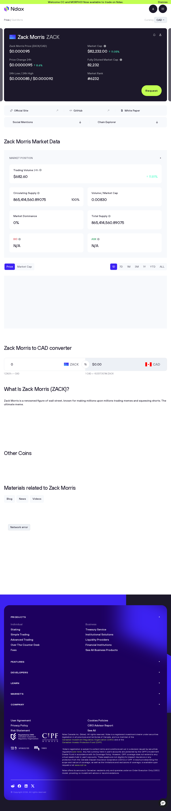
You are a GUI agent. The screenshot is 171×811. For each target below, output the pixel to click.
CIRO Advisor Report (100, 725)
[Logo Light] (14, 9)
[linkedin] (26, 786)
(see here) (77, 751)
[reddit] (13, 786)
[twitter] (33, 786)
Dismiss (162, 2)
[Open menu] (163, 9)
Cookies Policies (98, 720)
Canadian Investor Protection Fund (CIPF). (82, 742)
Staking (15, 629)
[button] (163, 803)
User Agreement (21, 720)
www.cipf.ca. (81, 765)
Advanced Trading (22, 639)
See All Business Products (102, 650)
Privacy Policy (19, 725)
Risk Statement (20, 730)
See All (92, 730)
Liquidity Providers (97, 639)
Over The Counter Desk (25, 644)
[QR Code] (153, 9)
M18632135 (24, 748)
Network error (19, 527)
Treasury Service (96, 629)
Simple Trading (20, 634)
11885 (44, 748)
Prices (7, 20)
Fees (14, 650)
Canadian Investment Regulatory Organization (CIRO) (88, 739)
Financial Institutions (99, 644)
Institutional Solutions (99, 634)
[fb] (19, 786)
